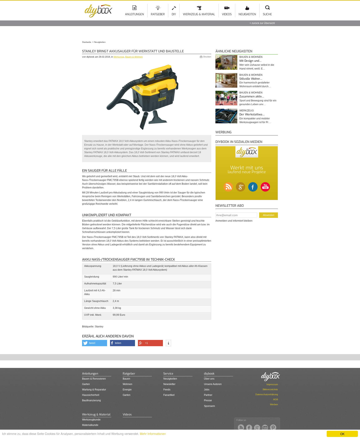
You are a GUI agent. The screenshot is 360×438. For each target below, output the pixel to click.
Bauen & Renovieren (94, 378)
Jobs (206, 389)
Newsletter (169, 384)
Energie (127, 389)
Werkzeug (119, 57)
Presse (208, 400)
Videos (227, 14)
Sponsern (209, 406)
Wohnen (127, 384)
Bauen (126, 378)
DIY (174, 14)
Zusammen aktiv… (251, 96)
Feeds (166, 389)
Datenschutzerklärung (266, 394)
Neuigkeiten (247, 14)
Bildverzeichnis (270, 389)
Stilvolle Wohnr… (250, 79)
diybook (209, 374)
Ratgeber (158, 14)
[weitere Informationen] (168, 343)
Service (168, 374)
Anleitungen (134, 14)
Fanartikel (169, 395)
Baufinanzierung (91, 400)
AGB (275, 399)
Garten (86, 384)
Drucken (207, 57)
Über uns (209, 378)
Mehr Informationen (153, 433)
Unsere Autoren (213, 384)
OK (342, 434)
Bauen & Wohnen (134, 57)
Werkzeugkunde (91, 419)
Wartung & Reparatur (94, 389)
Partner (208, 395)
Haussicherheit (90, 395)
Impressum (272, 384)
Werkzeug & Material (199, 14)
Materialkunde (90, 425)
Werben (274, 404)
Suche (267, 14)
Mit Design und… (250, 61)
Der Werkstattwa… (252, 114)
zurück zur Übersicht (263, 23)
